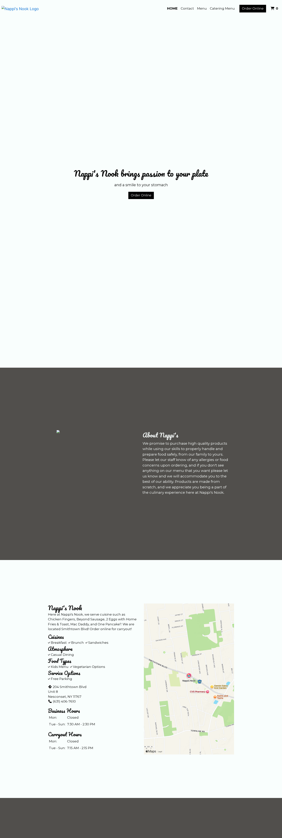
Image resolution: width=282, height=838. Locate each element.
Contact (187, 8)
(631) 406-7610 (64, 701)
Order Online (253, 8)
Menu (202, 8)
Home (172, 8)
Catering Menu (222, 8)
